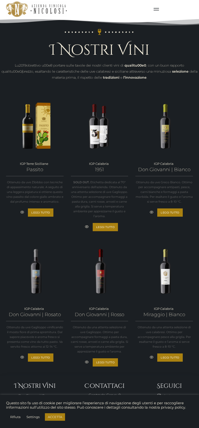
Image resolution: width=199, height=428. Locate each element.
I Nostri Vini (99, 50)
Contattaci (104, 386)
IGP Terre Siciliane (34, 164)
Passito (34, 169)
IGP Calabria (99, 164)
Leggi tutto (40, 212)
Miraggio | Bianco (164, 314)
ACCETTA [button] (55, 417)
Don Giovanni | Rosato (35, 314)
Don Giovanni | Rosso (99, 314)
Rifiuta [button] (15, 417)
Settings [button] (33, 417)
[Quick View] (22, 212)
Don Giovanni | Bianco (164, 169)
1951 (99, 169)
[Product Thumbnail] (35, 127)
